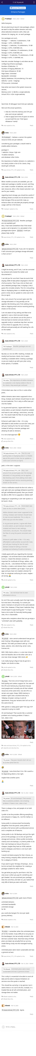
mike (7, 380)
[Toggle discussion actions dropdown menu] (34, 2)
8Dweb (7, 969)
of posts (17, 2)
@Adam (20, 231)
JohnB (6, 639)
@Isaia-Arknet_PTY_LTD (10, 249)
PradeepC (7, 137)
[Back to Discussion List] (2, 2)
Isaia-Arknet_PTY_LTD (11, 221)
